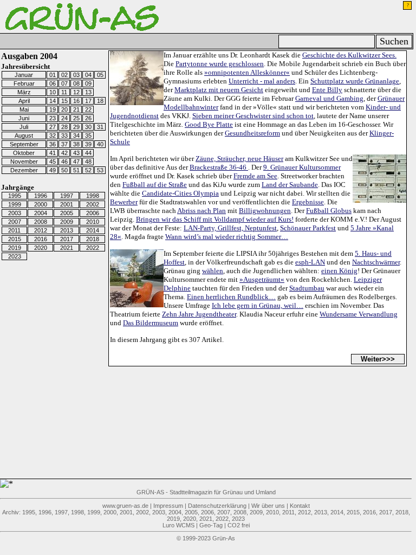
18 (100, 101)
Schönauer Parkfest (308, 228)
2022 (92, 247)
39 (88, 144)
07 (64, 83)
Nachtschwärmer (376, 262)
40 (100, 144)
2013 (66, 230)
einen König (339, 271)
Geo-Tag (211, 525)
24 (64, 118)
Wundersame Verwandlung (359, 314)
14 (52, 101)
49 (52, 170)
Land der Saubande (290, 184)
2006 (92, 213)
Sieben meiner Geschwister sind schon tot (253, 116)
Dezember (24, 170)
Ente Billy (327, 90)
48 (88, 161)
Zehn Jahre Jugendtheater (199, 314)
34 (76, 135)
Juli (24, 127)
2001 (66, 204)
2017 (66, 239)
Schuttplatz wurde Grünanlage (354, 81)
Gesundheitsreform (252, 133)
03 (76, 75)
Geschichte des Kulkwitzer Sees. (349, 55)
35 (88, 135)
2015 (14, 239)
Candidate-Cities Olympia (180, 193)
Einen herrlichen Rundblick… (231, 297)
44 (88, 153)
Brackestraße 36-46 (219, 167)
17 (88, 101)
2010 (92, 221)
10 (52, 92)
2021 (66, 247)
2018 (92, 239)
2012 (40, 230)
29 (76, 127)
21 (76, 109)
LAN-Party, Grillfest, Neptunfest (230, 228)
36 (52, 144)
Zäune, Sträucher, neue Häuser (239, 158)
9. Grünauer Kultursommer (302, 167)
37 (64, 144)
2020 (40, 247)
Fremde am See (255, 176)
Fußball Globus (329, 210)
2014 (92, 230)
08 (76, 83)
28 (64, 127)
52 (88, 170)
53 (100, 170)
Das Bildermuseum (150, 323)
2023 (14, 256)
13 (88, 92)
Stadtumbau (306, 288)
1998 (92, 195)
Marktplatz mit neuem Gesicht (218, 90)
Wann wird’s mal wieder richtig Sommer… (226, 237)
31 (100, 127)
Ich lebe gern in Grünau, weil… (257, 305)
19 (52, 109)
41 (52, 153)
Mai (24, 109)
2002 (92, 204)
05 (100, 75)
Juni (23, 118)
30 (88, 127)
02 (64, 75)
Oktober (24, 153)
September (24, 144)
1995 (14, 195)
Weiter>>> (378, 359)
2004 (40, 213)
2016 (40, 239)
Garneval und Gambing (329, 98)
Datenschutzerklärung (217, 505)
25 (76, 118)
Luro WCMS (178, 525)
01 (52, 75)
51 (76, 170)
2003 (14, 213)
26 (88, 118)
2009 (66, 221)
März (24, 92)
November (24, 161)
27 (52, 127)
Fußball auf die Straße (154, 184)
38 (76, 144)
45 (52, 161)
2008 (40, 221)
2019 (14, 247)
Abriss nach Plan (201, 210)
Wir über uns (268, 505)
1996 (40, 195)
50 (64, 170)
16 (76, 101)
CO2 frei (238, 525)
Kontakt (300, 505)
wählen (212, 271)
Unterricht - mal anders (262, 81)
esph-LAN (310, 262)
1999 (14, 204)
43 (76, 153)
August (24, 135)
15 (64, 101)
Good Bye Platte (209, 124)
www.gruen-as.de (125, 505)
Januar (24, 75)
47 (76, 161)
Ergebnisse (308, 202)
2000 (40, 204)
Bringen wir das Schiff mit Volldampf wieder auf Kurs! (215, 219)
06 (52, 83)
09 (88, 83)
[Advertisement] (65, 452)
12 (76, 92)
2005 (66, 213)
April (24, 101)
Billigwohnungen (265, 210)
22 (88, 109)
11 (64, 92)
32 (52, 135)
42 (64, 153)
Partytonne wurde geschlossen (220, 64)
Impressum (168, 505)
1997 (66, 195)
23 (52, 118)
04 (88, 75)
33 (64, 135)
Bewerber (124, 202)
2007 (14, 221)
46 (64, 161)
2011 (14, 230)
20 (64, 109)
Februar (24, 83)
